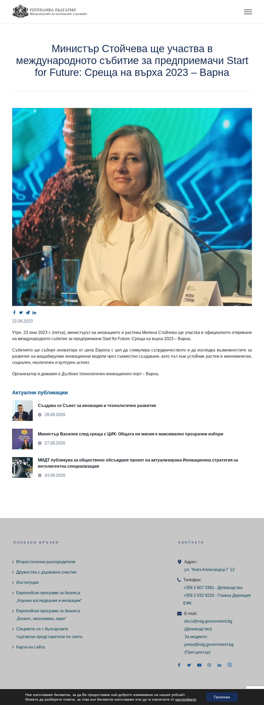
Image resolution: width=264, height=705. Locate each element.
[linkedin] (34, 312)
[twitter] (21, 312)
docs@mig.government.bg (208, 621)
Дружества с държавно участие (46, 572)
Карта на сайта (30, 647)
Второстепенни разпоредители (45, 562)
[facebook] (14, 312)
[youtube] (199, 665)
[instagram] (209, 665)
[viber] (229, 665)
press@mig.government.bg (209, 644)
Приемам (222, 697)
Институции (27, 582)
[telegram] (28, 312)
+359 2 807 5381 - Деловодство (213, 587)
